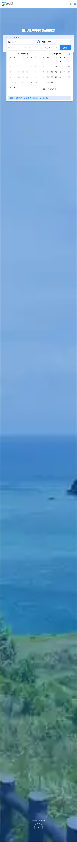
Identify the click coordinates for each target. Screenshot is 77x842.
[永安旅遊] (7, 4)
